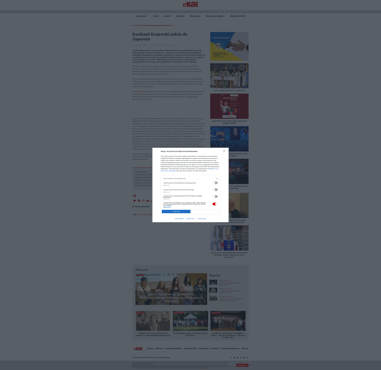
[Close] (225, 151)
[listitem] (190, 178)
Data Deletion (179, 218)
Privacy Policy (201, 218)
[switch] (215, 182)
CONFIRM (176, 211)
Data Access (190, 218)
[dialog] (190, 185)
